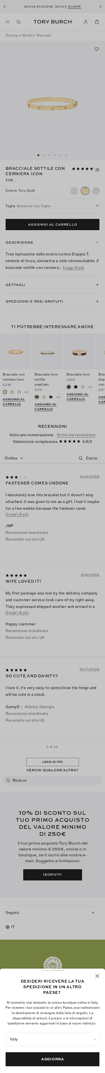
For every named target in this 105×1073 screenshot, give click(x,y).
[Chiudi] (97, 976)
